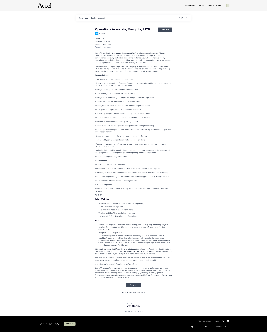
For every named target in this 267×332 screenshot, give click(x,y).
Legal (227, 327)
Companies (190, 5)
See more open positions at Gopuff (133, 292)
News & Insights (214, 5)
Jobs (217, 321)
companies (98, 18)
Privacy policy (129, 311)
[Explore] (227, 5)
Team (201, 5)
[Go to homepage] (44, 5)
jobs (83, 18)
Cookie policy (139, 311)
